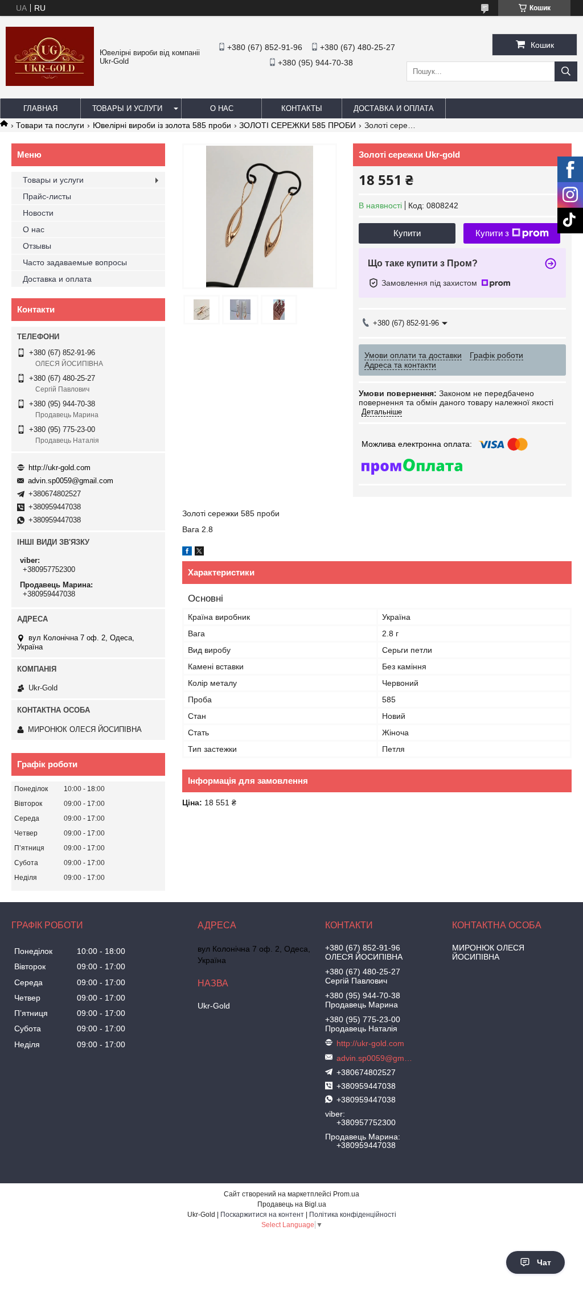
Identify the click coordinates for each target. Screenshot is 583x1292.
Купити (407, 233)
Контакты (301, 108)
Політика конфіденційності (352, 1215)
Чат (544, 1262)
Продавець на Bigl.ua (291, 1204)
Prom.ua (346, 1194)
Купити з (492, 233)
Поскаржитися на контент (262, 1215)
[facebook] (187, 552)
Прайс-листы (47, 196)
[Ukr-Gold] (50, 83)
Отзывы (37, 245)
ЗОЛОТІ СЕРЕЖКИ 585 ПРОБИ (297, 125)
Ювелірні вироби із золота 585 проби (162, 125)
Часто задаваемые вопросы (75, 262)
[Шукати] (566, 71)
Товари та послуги (50, 125)
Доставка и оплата (394, 108)
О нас (221, 108)
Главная (40, 108)
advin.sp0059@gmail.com (70, 480)
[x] (199, 552)
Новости (38, 212)
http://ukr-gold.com (59, 467)
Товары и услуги (127, 108)
